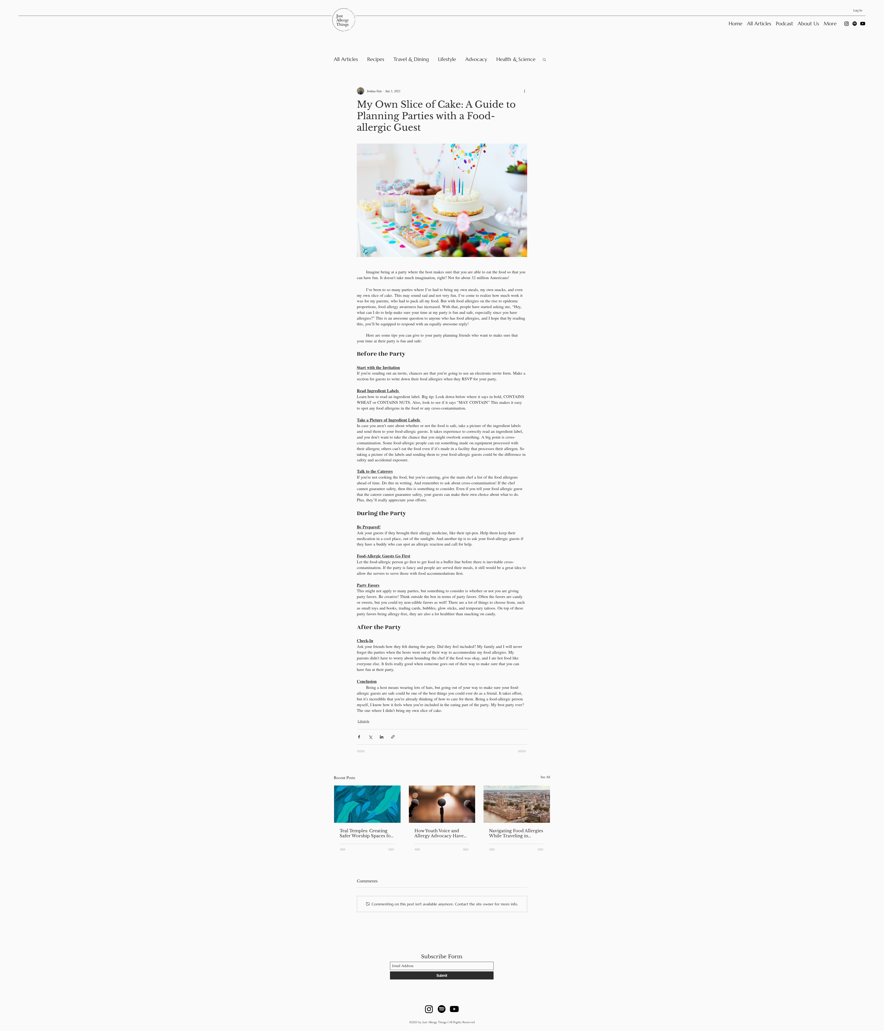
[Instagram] (846, 23)
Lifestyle (447, 59)
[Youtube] (863, 23)
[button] (544, 59)
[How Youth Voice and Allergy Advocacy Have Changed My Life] (442, 804)
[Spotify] (855, 23)
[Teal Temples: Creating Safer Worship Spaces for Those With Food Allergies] (367, 804)
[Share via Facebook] (359, 737)
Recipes (375, 59)
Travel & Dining (411, 59)
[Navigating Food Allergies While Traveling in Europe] (516, 804)
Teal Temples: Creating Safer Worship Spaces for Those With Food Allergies (366, 833)
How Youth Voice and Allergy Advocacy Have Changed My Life (439, 833)
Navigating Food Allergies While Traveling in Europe (516, 833)
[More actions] (524, 91)
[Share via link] (393, 737)
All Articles (346, 59)
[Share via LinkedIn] (381, 737)
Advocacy (476, 59)
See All (545, 777)
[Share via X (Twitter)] (370, 737)
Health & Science (515, 59)
